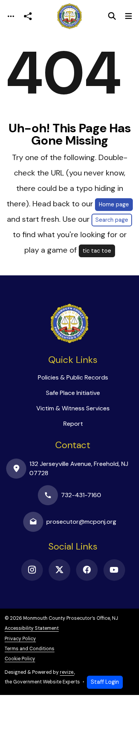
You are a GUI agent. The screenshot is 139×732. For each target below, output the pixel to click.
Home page (114, 204)
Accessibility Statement (32, 628)
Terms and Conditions (29, 649)
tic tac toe (97, 250)
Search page (111, 219)
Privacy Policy (20, 639)
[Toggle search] (112, 16)
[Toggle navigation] (11, 16)
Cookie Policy (20, 659)
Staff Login (105, 681)
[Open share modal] (28, 16)
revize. (67, 672)
